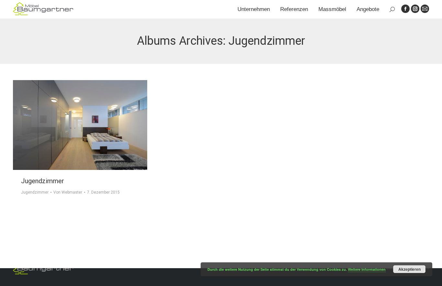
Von (67, 192)
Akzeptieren (409, 269)
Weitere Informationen (367, 269)
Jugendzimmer (42, 181)
